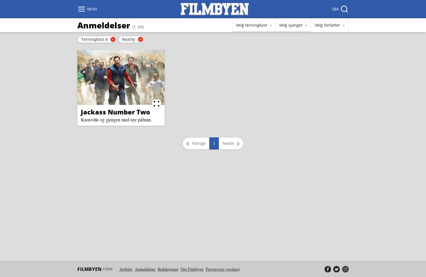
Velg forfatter (327, 25)
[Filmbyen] (215, 9)
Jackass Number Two (115, 111)
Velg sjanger (291, 25)
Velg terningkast (251, 25)
